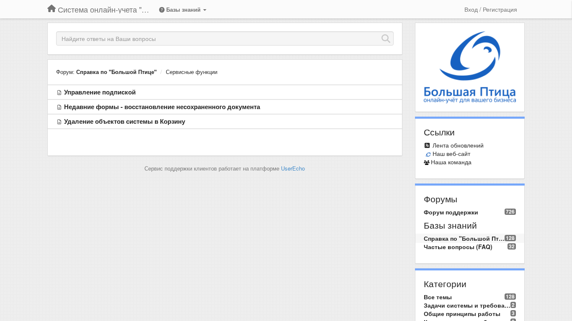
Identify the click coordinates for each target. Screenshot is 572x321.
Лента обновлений (458, 145)
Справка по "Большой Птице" (116, 72)
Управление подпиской (100, 92)
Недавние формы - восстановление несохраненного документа (162, 106)
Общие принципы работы (462, 313)
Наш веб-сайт (451, 153)
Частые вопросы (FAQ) (458, 246)
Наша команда (451, 162)
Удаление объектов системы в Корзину (124, 121)
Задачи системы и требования (467, 305)
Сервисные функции (191, 72)
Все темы (438, 297)
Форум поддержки (451, 212)
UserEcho (293, 168)
